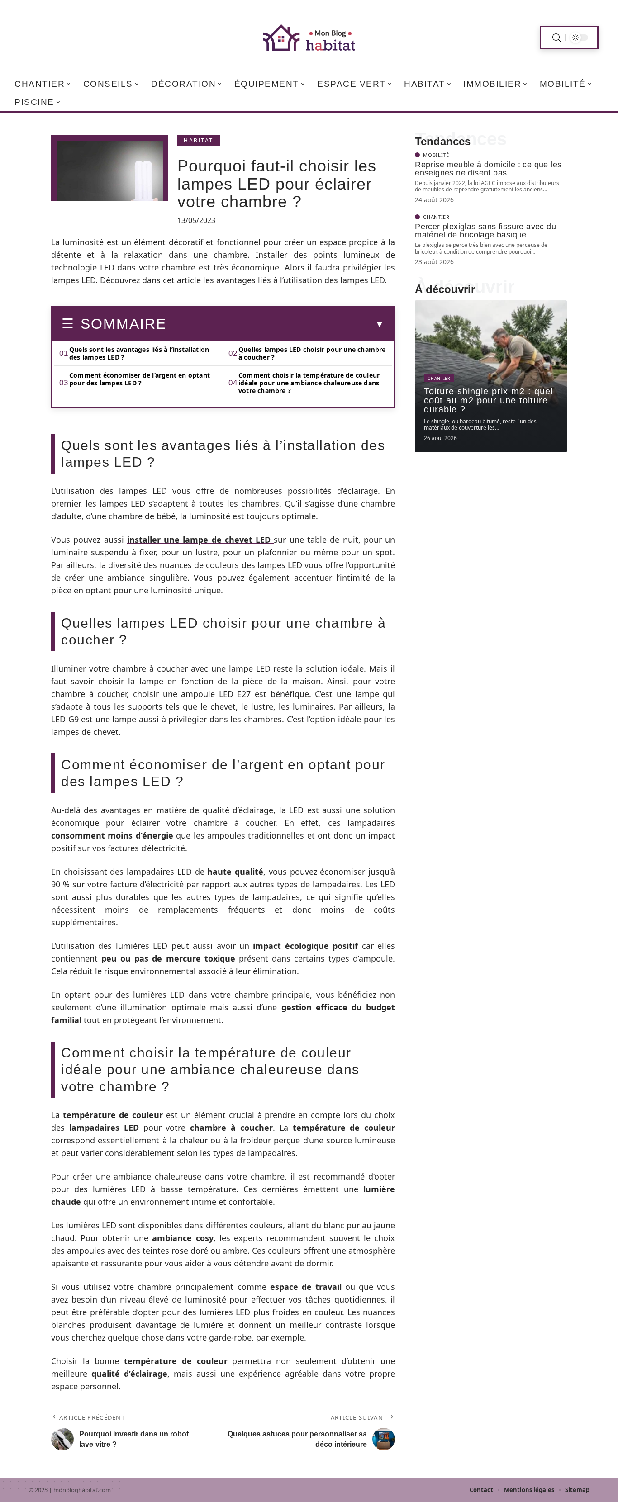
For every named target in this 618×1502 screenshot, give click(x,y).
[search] (556, 38)
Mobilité (436, 154)
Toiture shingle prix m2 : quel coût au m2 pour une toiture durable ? (488, 400)
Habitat (199, 140)
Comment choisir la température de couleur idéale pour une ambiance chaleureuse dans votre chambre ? (309, 383)
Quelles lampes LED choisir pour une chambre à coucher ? (312, 353)
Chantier (436, 216)
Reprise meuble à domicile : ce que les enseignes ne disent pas (488, 168)
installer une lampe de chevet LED (200, 539)
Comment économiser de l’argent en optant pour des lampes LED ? (139, 379)
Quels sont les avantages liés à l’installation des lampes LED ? (139, 353)
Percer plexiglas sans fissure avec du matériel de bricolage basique (485, 230)
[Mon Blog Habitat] (309, 37)
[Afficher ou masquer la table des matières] (275, 324)
